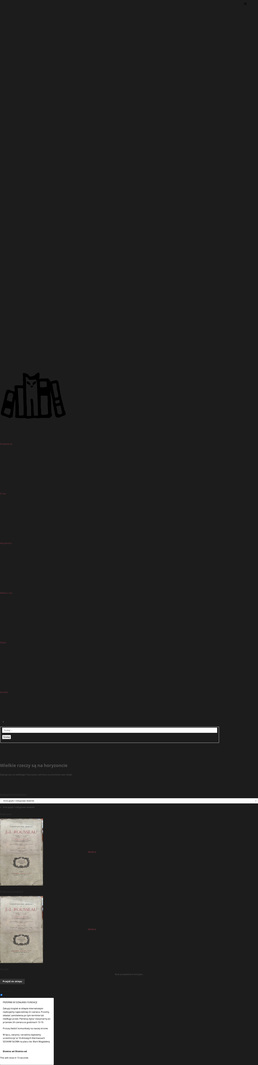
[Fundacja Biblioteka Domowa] (129, 395)
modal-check (6, 991)
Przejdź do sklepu (12, 981)
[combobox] (17, 807)
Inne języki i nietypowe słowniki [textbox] (17, 807)
